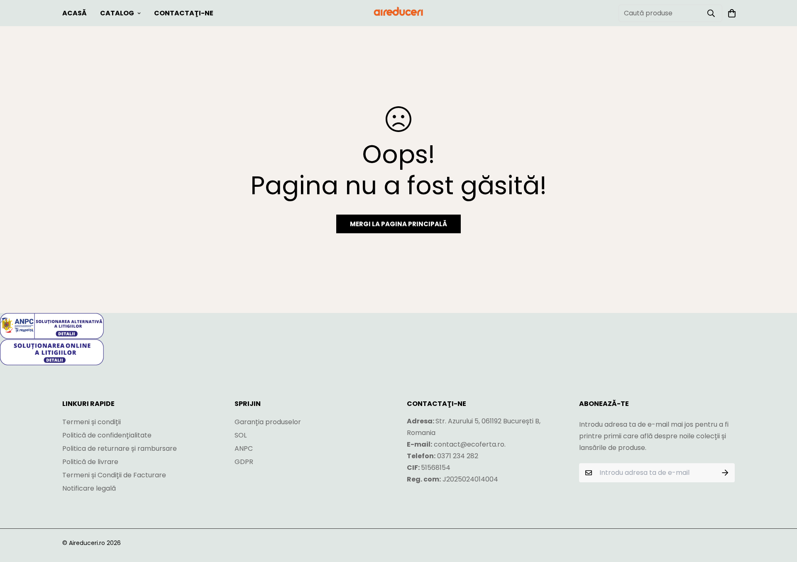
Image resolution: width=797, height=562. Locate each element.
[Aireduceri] (398, 12)
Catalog (117, 13)
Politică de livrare (90, 462)
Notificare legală (89, 488)
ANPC (244, 448)
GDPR (244, 462)
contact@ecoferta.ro (469, 444)
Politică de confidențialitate (107, 435)
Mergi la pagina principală (398, 224)
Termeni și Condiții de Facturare (114, 475)
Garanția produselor (268, 422)
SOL (241, 435)
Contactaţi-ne (183, 13)
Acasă (74, 13)
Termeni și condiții (91, 422)
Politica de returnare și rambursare (119, 448)
